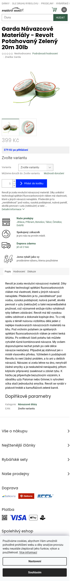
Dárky (5, 3)
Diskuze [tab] (31, 271)
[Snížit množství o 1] (14, 185)
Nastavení (34, 561)
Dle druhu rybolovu (25, 3)
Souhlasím (34, 572)
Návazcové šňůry (27, 404)
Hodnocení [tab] (19, 271)
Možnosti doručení (54, 173)
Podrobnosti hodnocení (45, 53)
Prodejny (47, 3)
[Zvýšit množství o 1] (14, 181)
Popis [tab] (8, 271)
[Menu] (64, 9)
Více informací (28, 552)
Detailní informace (11, 209)
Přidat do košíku (33, 183)
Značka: (13, 57)
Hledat (60, 17)
